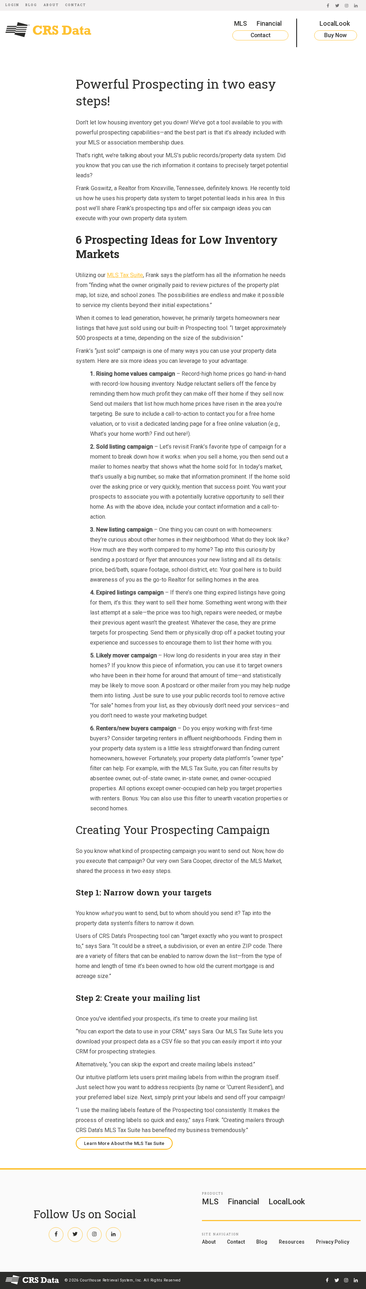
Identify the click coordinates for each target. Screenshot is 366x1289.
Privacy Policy (332, 1242)
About (51, 5)
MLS (240, 23)
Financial (269, 23)
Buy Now (335, 35)
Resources (292, 1242)
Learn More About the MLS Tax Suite (124, 1143)
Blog (31, 5)
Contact (75, 5)
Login (12, 5)
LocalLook (335, 23)
